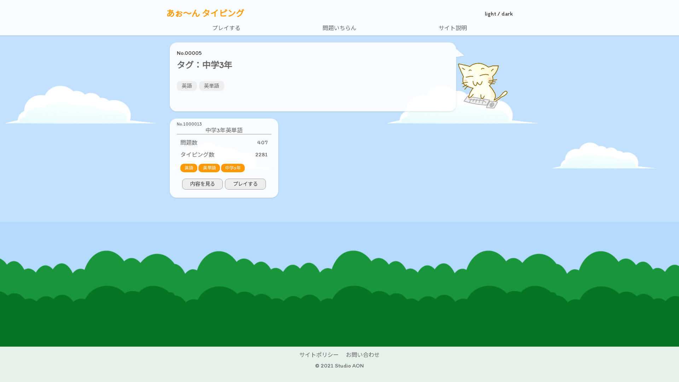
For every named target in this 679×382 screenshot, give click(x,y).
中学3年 (232, 167)
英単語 (211, 86)
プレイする (226, 28)
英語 (187, 86)
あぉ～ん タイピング (205, 13)
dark (507, 13)
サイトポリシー (319, 355)
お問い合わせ (363, 355)
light (490, 13)
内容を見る (202, 184)
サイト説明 (453, 28)
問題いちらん (339, 28)
